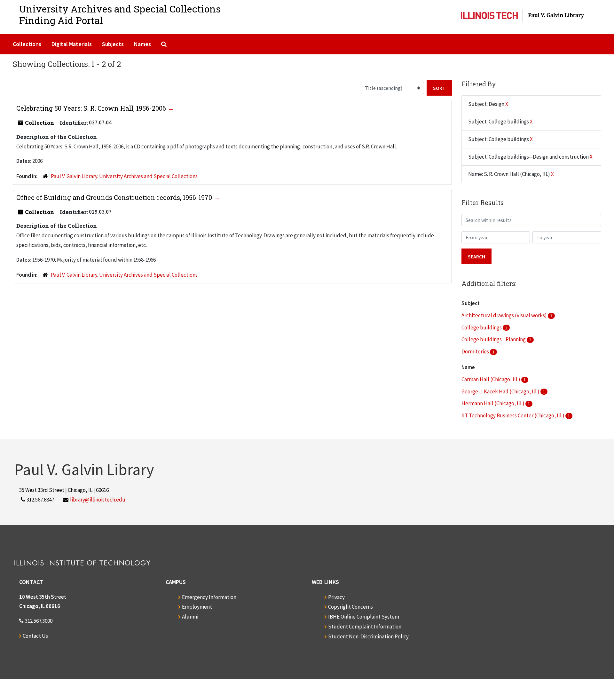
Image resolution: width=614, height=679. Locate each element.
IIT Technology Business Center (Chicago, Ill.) (513, 415)
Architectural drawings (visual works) (504, 315)
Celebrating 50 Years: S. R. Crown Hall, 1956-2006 (92, 108)
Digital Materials (71, 44)
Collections (27, 44)
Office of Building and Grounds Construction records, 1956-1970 (115, 197)
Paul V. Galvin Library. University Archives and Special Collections (124, 176)
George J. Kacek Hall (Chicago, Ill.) (500, 391)
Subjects (113, 44)
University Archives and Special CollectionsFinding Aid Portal (120, 15)
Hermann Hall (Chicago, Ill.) (493, 403)
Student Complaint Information (364, 626)
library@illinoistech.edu (97, 499)
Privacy (336, 597)
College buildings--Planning (494, 339)
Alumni (190, 616)
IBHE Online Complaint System (363, 616)
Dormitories (475, 351)
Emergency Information (209, 597)
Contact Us (35, 635)
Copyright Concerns (350, 606)
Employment (197, 606)
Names (142, 44)
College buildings (482, 327)
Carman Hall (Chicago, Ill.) (491, 379)
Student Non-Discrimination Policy (368, 636)
